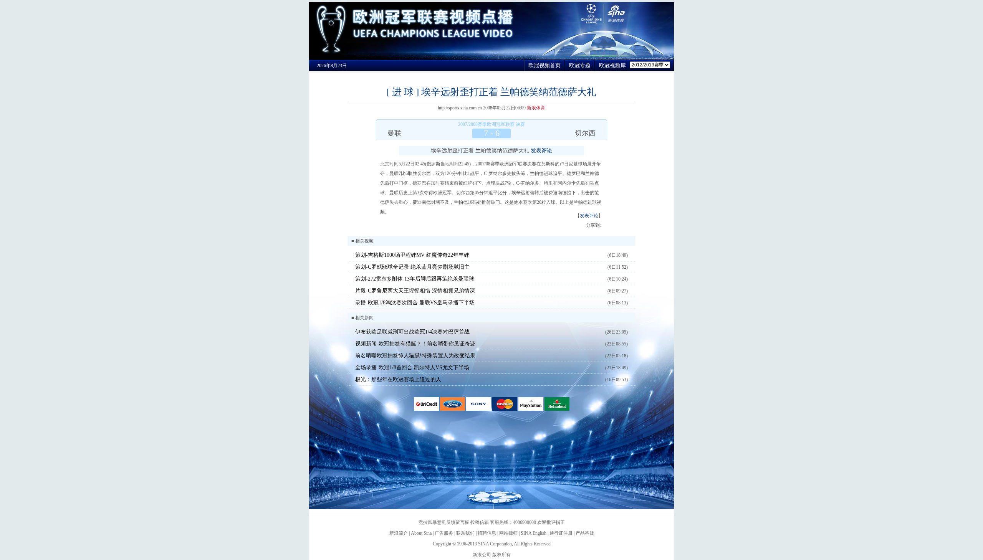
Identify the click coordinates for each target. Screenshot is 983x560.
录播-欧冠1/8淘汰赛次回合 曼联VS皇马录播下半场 (415, 303)
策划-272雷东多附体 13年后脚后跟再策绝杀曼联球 (414, 279)
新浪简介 (398, 533)
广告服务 (444, 533)
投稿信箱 (479, 522)
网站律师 (508, 533)
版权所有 (501, 554)
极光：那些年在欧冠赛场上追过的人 (398, 379)
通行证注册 (561, 533)
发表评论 (541, 151)
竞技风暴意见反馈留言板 (444, 522)
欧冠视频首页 (544, 65)
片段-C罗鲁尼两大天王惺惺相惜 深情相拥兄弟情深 (415, 291)
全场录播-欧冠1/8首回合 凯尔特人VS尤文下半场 (412, 367)
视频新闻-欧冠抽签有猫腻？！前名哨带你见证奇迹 (415, 344)
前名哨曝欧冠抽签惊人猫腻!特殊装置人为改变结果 (415, 355)
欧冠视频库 (612, 65)
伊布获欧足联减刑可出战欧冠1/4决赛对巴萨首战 (412, 332)
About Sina (421, 533)
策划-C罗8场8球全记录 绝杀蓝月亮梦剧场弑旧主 (412, 267)
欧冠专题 (580, 65)
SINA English (533, 533)
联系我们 (465, 533)
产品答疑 (585, 533)
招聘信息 (487, 533)
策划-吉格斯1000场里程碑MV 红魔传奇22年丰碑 (412, 255)
